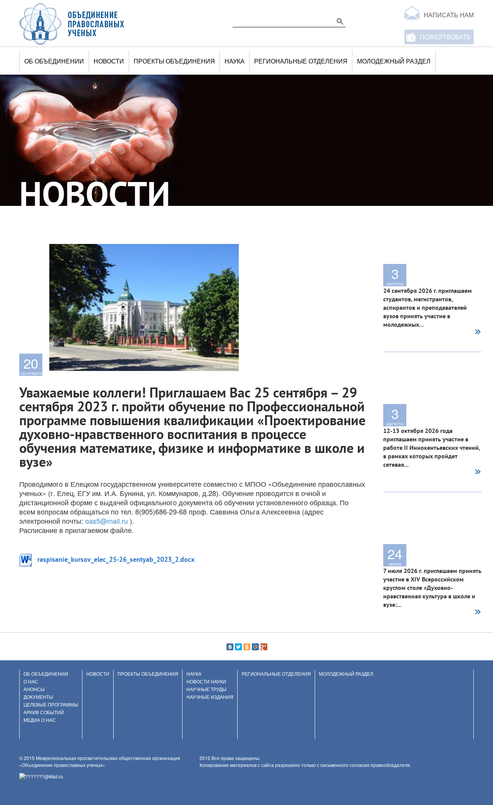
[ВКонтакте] (229, 646)
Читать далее (477, 332)
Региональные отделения (300, 61)
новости (109, 61)
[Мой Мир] (255, 646)
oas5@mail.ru (106, 521)
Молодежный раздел (394, 61)
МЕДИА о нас (39, 719)
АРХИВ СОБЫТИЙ (43, 712)
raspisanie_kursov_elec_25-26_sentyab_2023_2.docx (116, 559)
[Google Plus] (263, 646)
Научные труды (206, 689)
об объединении (54, 61)
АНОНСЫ (34, 689)
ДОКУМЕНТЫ (38, 696)
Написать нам (449, 14)
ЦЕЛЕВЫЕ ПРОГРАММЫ (50, 704)
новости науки (206, 681)
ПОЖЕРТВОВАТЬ (445, 36)
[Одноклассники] (246, 646)
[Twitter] (238, 646)
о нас (30, 681)
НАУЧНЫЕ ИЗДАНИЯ (209, 696)
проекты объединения (174, 61)
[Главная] (72, 23)
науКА (235, 61)
